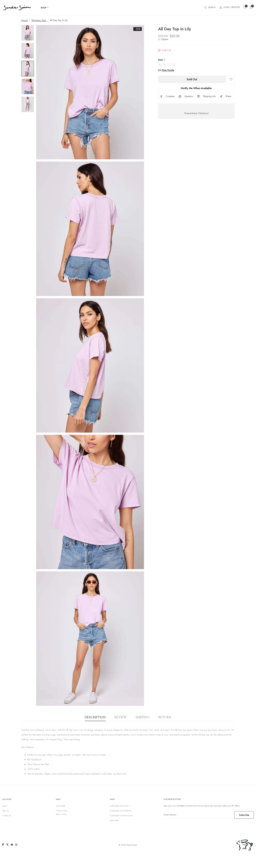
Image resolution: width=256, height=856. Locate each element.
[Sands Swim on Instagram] (16, 844)
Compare (170, 96)
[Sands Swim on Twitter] (7, 844)
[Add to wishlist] (231, 79)
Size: (161, 59)
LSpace (164, 39)
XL (174, 65)
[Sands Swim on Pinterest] (11, 844)
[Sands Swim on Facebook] (2, 844)
